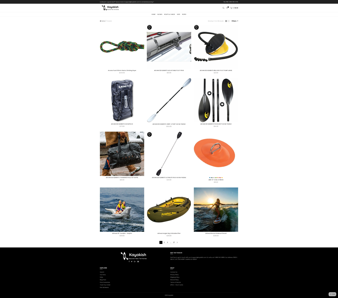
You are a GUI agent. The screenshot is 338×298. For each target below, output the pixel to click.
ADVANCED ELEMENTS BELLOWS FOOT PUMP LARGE (216, 70)
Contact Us (173, 272)
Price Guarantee (105, 282)
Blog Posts (103, 280)
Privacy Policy (174, 275)
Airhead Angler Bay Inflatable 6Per (168, 233)
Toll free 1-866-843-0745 (230, 2)
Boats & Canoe (169, 14)
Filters (234, 21)
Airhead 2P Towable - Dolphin (122, 233)
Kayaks (159, 14)
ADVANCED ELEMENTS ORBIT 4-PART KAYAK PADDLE (169, 124)
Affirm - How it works (176, 285)
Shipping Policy (174, 277)
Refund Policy (174, 280)
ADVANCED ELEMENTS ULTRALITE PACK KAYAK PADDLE (169, 177)
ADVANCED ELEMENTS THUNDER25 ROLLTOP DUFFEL (122, 177)
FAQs (101, 277)
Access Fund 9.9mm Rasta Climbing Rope (122, 70)
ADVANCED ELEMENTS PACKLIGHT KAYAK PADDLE (215, 124)
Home (154, 13)
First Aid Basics (104, 287)
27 (174, 242)
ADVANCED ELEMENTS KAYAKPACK (122, 124)
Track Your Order (105, 285)
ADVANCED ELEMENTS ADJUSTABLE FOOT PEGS (169, 70)
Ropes (184, 14)
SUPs (178, 14)
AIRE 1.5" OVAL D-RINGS (216, 180)
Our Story (103, 275)
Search (102, 272)
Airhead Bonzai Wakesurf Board (216, 233)
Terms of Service (175, 282)
